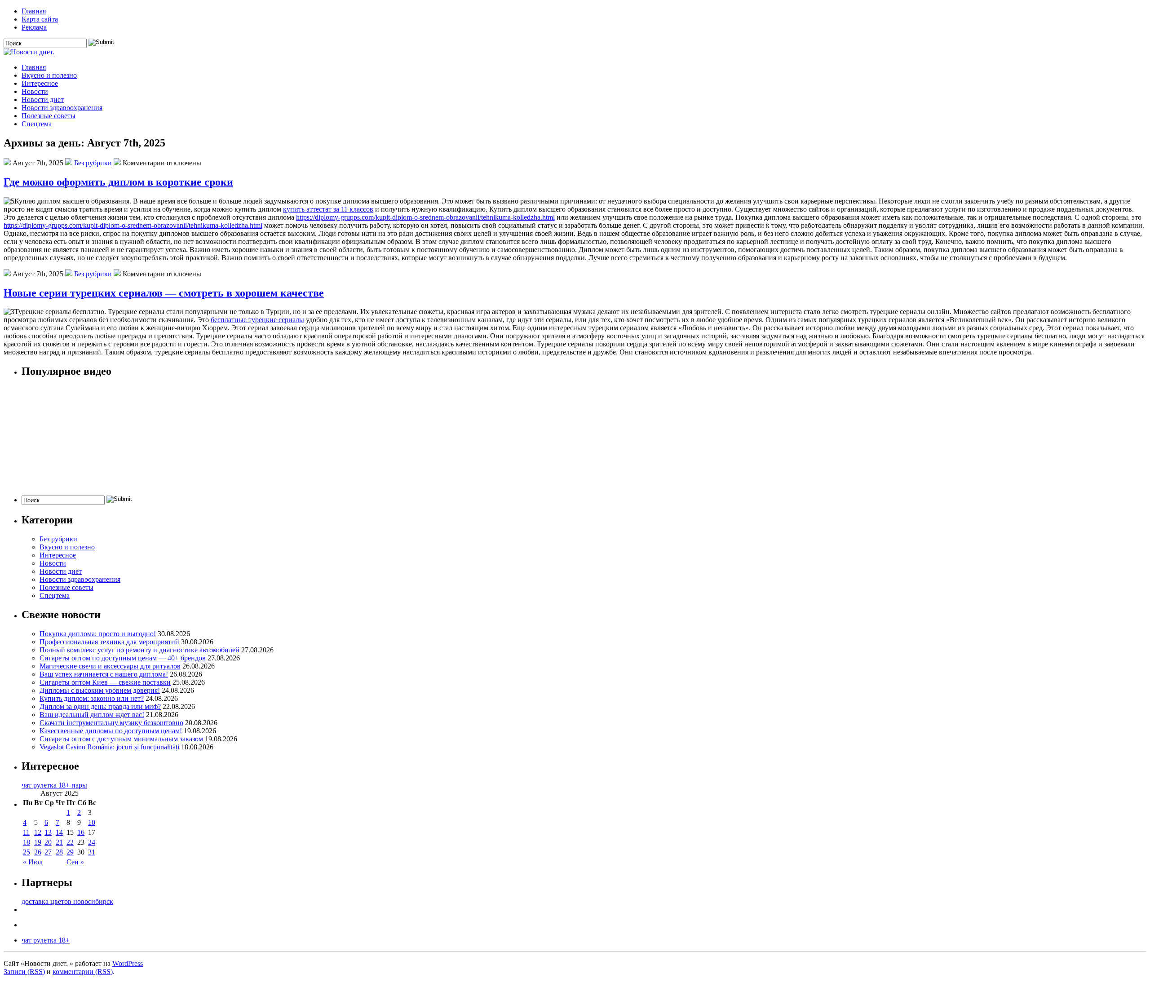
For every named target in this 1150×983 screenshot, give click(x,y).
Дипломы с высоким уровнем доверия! (100, 690)
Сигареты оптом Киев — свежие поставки (105, 682)
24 (91, 842)
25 (26, 852)
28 (59, 852)
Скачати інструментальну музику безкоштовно (111, 722)
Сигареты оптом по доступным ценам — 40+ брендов (123, 658)
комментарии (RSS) (83, 971)
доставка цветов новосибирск (67, 901)
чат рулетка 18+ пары (54, 785)
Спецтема (37, 124)
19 (37, 842)
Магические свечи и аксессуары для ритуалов (110, 666)
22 (70, 842)
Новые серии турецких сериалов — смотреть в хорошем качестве (164, 293)
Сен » (75, 862)
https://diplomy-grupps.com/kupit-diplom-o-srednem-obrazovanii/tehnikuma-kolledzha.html (425, 217)
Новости (35, 91)
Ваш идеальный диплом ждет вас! (92, 714)
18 (26, 842)
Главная (34, 11)
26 (37, 852)
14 (59, 832)
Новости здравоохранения (62, 107)
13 (48, 832)
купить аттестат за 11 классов (328, 209)
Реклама (34, 27)
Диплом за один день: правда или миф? (100, 706)
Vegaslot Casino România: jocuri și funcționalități (109, 747)
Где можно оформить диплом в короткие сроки (118, 182)
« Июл (33, 862)
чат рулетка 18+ (46, 940)
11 (26, 832)
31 (91, 852)
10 (91, 822)
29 (70, 852)
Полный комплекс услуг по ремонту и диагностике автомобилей (139, 650)
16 (80, 832)
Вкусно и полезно (49, 75)
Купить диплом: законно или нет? (92, 698)
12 (37, 832)
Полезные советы (48, 116)
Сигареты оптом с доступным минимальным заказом (121, 739)
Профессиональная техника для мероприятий (109, 642)
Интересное (40, 83)
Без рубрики (93, 163)
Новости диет (43, 99)
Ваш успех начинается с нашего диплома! (104, 674)
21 (59, 842)
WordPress (127, 963)
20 (48, 842)
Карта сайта (40, 19)
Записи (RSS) (24, 971)
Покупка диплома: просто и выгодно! (98, 634)
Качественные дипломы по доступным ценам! (111, 731)
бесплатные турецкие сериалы (257, 319)
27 (48, 852)
